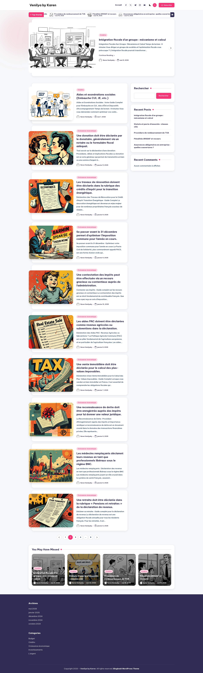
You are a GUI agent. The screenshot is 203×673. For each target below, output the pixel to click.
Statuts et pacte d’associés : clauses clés (140, 39)
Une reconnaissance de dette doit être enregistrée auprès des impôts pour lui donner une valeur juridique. (99, 411)
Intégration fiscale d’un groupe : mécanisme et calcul (149, 116)
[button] (166, 5)
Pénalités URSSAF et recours (63, 14)
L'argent (32, 653)
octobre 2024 (35, 624)
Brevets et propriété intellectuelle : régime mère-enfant (162, 14)
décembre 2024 (36, 616)
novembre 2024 (36, 620)
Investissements (36, 650)
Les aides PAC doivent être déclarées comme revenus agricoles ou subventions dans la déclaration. (100, 325)
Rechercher (141, 88)
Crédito (118, 35)
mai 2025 (33, 609)
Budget (32, 638)
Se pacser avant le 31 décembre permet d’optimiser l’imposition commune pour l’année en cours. (96, 235)
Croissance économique (87, 131)
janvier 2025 (34, 612)
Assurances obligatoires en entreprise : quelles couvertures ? (107, 14)
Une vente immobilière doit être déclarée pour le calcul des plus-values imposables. (97, 368)
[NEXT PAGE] (97, 537)
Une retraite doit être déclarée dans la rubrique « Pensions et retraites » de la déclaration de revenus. (99, 503)
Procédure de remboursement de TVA (151, 133)
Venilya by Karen (43, 5)
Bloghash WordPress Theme (126, 668)
